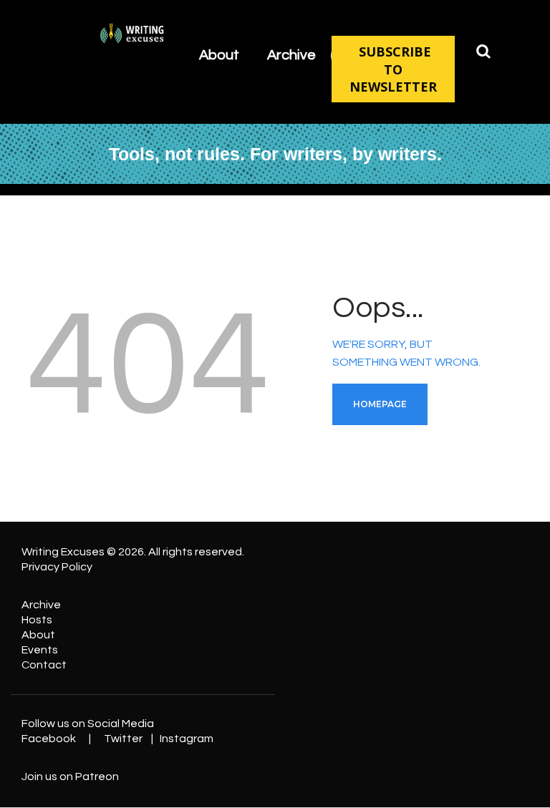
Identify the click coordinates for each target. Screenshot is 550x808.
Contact (44, 665)
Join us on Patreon (70, 776)
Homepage (380, 404)
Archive (41, 604)
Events (39, 650)
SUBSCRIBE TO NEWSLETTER (393, 69)
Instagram (186, 738)
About (38, 635)
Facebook (48, 738)
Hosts (36, 620)
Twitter (123, 738)
